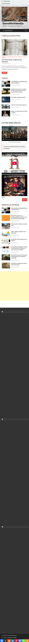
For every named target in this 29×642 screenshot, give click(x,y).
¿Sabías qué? (4, 56)
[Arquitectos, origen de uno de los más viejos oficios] (6, 263)
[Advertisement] (14, 286)
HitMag (14, 637)
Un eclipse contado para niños (18, 97)
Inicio (16, 56)
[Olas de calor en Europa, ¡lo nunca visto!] (6, 224)
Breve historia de (11, 56)
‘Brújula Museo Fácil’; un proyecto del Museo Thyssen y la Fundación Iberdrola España (19, 217)
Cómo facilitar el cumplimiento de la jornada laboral (19, 82)
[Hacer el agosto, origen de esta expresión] (6, 231)
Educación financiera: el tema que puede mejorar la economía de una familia (19, 256)
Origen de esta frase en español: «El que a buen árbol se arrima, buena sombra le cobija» (18, 90)
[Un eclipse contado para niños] (6, 97)
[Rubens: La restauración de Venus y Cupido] (6, 111)
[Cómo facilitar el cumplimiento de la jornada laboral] (6, 81)
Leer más (4, 72)
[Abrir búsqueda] (26, 30)
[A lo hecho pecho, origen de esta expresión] (14, 47)
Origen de (20, 56)
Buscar (3, 197)
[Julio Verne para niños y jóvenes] (6, 105)
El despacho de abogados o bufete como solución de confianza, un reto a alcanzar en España (19, 248)
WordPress (10, 637)
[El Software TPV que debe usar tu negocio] (6, 239)
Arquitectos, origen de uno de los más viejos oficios (19, 264)
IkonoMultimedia (13, 23)
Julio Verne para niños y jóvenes (18, 105)
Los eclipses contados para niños (14, 142)
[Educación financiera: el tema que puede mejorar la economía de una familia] (6, 255)
